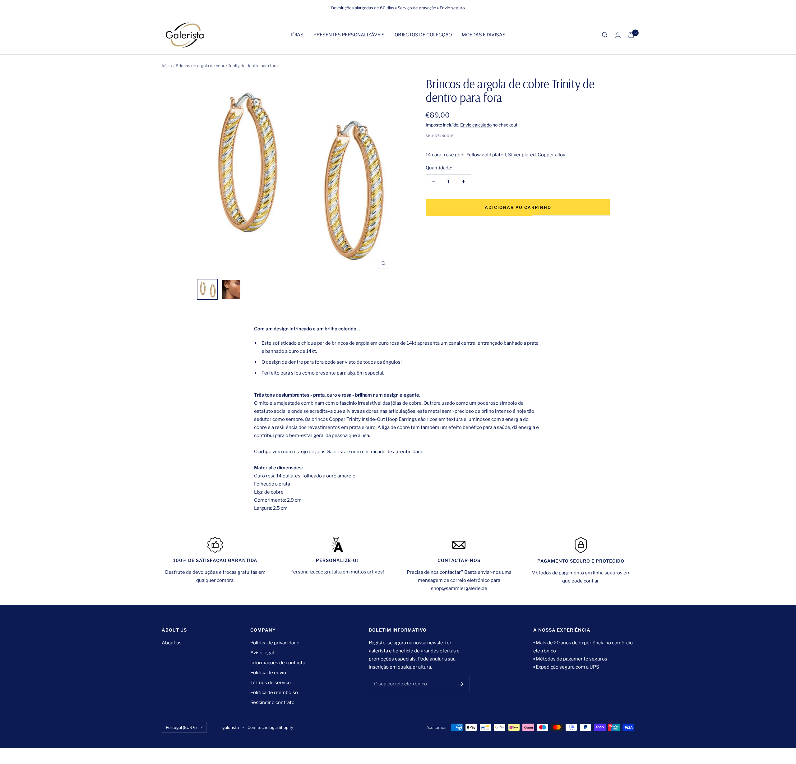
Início (167, 65)
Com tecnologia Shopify (270, 727)
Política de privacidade (274, 643)
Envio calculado (476, 124)
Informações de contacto (277, 662)
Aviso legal (262, 653)
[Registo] (461, 684)
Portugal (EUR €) (181, 727)
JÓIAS (296, 35)
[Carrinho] (631, 35)
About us (172, 643)
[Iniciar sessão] (618, 35)
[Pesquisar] (605, 35)
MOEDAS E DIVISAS (484, 35)
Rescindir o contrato (272, 702)
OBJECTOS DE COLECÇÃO (423, 35)
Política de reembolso (274, 692)
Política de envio (268, 672)
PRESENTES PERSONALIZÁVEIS (349, 35)
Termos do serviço (270, 682)
